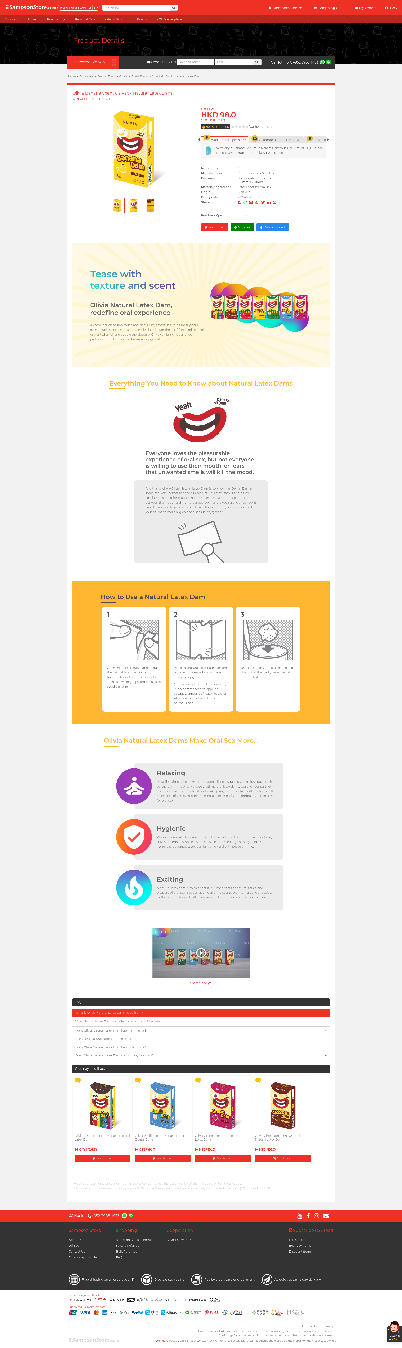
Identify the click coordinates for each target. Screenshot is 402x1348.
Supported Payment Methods (87, 1307)
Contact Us (77, 1251)
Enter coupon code (83, 1257)
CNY (221, 120)
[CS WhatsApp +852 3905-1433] (322, 62)
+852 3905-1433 (305, 62)
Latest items (298, 1240)
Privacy (328, 1326)
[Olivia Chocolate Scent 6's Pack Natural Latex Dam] (283, 1106)
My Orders (367, 8)
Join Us (74, 1246)
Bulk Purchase (126, 1251)
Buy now (243, 227)
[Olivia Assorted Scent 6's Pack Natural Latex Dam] (102, 1106)
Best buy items (300, 1246)
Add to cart (216, 227)
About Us (75, 1240)
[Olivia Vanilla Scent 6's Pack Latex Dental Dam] (162, 1106)
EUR (213, 120)
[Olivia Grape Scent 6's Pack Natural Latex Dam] (223, 1106)
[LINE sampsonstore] (328, 62)
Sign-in (98, 62)
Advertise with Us (179, 1240)
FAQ (119, 1257)
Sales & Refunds (127, 1246)
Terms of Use (310, 1326)
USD (205, 120)
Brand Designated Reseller (85, 1295)
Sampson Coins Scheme (134, 1240)
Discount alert (274, 227)
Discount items (300, 1251)
